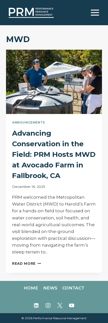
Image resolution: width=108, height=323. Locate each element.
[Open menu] (95, 12)
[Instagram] (48, 305)
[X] (60, 305)
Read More (26, 263)
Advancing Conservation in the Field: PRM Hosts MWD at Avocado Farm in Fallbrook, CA (54, 154)
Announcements (28, 122)
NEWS (50, 287)
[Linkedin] (36, 305)
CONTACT (73, 287)
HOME (31, 287)
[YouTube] (72, 305)
